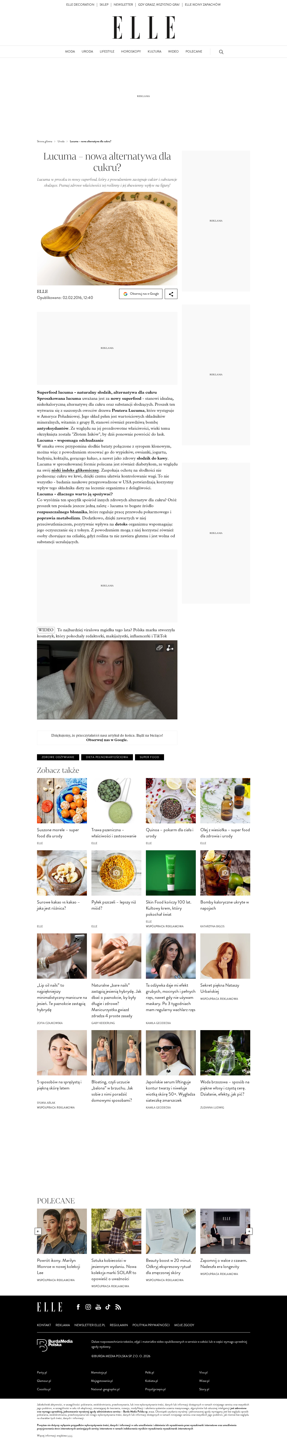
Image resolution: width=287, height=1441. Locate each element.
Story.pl (204, 1389)
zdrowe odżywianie (58, 757)
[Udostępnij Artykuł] (171, 294)
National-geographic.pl (105, 1389)
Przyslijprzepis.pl (155, 1389)
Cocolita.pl (44, 1389)
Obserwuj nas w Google (144, 294)
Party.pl (42, 1372)
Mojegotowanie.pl (102, 1381)
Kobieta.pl (151, 1381)
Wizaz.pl (204, 1381)
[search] (221, 51)
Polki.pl (149, 1372)
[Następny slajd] (249, 1231)
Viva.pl (203, 1372)
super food (149, 757)
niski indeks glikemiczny (75, 470)
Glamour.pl (44, 1381)
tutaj (69, 1435)
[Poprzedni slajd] (38, 1231)
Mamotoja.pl (99, 1372)
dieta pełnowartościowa (107, 757)
